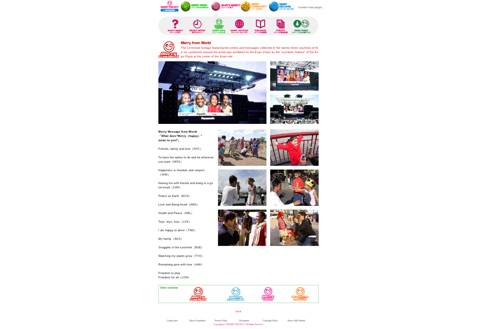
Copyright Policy (270, 320)
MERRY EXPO (218, 25)
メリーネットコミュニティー (255, 6)
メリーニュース (195, 6)
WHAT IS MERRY (175, 25)
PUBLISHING (260, 25)
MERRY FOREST (301, 25)
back (238, 311)
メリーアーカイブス (282, 6)
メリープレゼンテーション (225, 6)
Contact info (172, 320)
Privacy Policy (221, 320)
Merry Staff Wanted (296, 320)
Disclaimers (244, 320)
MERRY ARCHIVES (239, 25)
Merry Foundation (197, 320)
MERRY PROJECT (169, 4)
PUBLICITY (281, 25)
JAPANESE (170, 10)
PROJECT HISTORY (197, 25)
